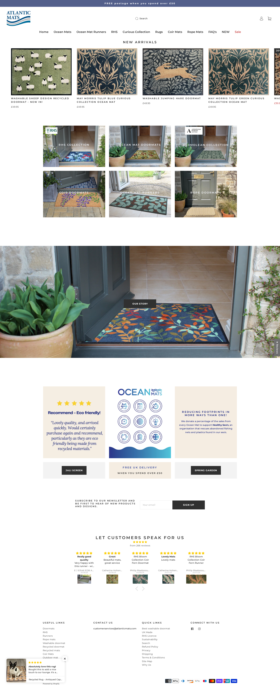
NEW (226, 32)
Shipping (147, 654)
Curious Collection (136, 32)
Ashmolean (49, 664)
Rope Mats (195, 32)
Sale (238, 32)
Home (43, 32)
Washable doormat (54, 643)
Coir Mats (175, 32)
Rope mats (49, 639)
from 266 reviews (140, 545)
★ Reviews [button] (277, 347)
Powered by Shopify (51, 684)
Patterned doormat (54, 661)
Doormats (48, 628)
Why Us (146, 664)
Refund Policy (150, 646)
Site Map (147, 661)
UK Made (147, 632)
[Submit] (138, 18)
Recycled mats (51, 650)
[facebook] (192, 628)
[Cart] (269, 18)
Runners (48, 635)
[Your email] (156, 505)
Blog (45, 668)
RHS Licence (149, 635)
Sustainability (150, 639)
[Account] (261, 18)
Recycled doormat (53, 646)
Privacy (146, 650)
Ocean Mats (62, 32)
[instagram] (199, 628)
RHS (114, 32)
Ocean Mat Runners (91, 32)
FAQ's (212, 32)
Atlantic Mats (54, 680)
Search (144, 18)
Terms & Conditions (153, 657)
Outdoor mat (50, 657)
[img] (140, 542)
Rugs (159, 32)
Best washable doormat (156, 628)
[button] (268, 80)
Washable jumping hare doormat (172, 98)
